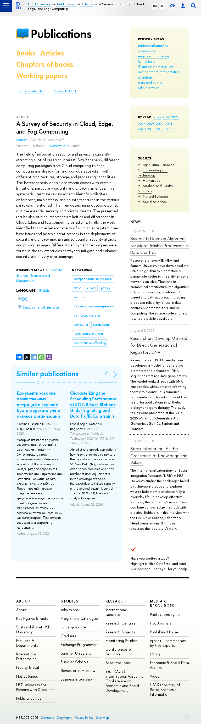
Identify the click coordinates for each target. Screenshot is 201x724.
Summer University (76, 653)
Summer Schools (74, 661)
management (148, 71)
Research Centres (120, 623)
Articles (52, 53)
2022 (160, 123)
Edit (187, 716)
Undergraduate (73, 626)
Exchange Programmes (79, 644)
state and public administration (150, 85)
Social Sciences (154, 201)
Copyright (64, 717)
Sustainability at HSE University (33, 629)
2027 (157, 117)
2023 (151, 123)
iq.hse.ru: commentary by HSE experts (168, 643)
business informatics (153, 45)
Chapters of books (44, 64)
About (23, 601)
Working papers (41, 75)
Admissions (70, 609)
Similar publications (47, 373)
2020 (142, 128)
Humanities (151, 180)
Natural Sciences (155, 196)
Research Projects (120, 631)
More (170, 128)
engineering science (153, 56)
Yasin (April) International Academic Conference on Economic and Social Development (124, 681)
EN (161, 6)
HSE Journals (160, 623)
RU (155, 6)
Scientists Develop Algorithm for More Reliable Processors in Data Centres (159, 245)
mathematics (169, 71)
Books (25, 53)
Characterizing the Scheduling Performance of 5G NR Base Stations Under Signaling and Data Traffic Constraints (93, 404)
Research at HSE (65, 91)
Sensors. (22, 140)
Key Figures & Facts (32, 618)
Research (116, 601)
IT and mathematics (152, 66)
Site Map (102, 717)
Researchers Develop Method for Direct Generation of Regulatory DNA (158, 345)
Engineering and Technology (153, 173)
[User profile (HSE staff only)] (183, 6)
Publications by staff (167, 614)
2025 (175, 117)
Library (155, 653)
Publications (61, 34)
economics (146, 50)
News (135, 222)
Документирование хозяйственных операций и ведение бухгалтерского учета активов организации (38, 404)
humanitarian (147, 61)
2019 (151, 128)
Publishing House (164, 631)
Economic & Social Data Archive (169, 665)
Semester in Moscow (78, 670)
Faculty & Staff (28, 667)
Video (155, 676)
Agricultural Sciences (158, 164)
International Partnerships (26, 656)
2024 (142, 123)
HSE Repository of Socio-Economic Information (165, 689)
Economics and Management (33, 278)
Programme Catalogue (79, 618)
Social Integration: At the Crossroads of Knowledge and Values (158, 455)
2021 (168, 123)
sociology (145, 77)
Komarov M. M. (60, 146)
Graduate (68, 635)
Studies (69, 601)
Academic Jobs (117, 662)
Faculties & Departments (27, 643)
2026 (166, 117)
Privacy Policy (83, 717)
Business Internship (76, 679)
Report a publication (32, 91)
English (44, 291)
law (171, 66)
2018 (160, 128)
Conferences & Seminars (118, 651)
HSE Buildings (27, 676)
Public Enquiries (28, 698)
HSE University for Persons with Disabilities (35, 687)
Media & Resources (162, 603)
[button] (38, 382)
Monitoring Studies (121, 640)
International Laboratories (116, 612)
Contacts (47, 717)
